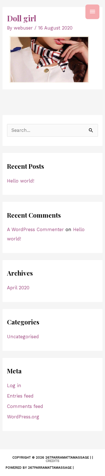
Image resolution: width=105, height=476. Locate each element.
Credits (52, 461)
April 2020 (18, 287)
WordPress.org (23, 416)
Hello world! (20, 181)
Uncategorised (23, 336)
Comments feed (25, 406)
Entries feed (20, 396)
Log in (14, 385)
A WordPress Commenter (35, 229)
